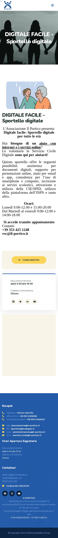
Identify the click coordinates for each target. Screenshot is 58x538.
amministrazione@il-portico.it (29, 431)
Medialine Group (42, 532)
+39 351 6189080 (28, 416)
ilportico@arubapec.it (22, 428)
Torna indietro (30, 260)
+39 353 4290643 (35, 419)
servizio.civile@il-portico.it (27, 435)
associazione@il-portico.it (25, 425)
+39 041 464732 (25, 412)
